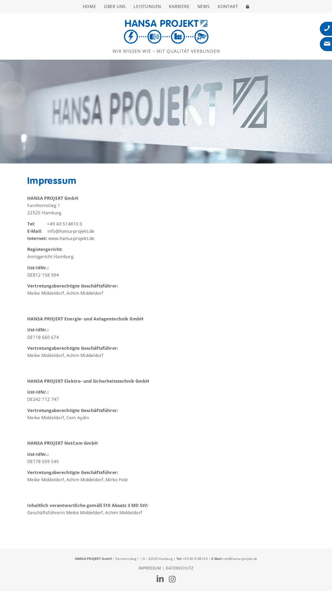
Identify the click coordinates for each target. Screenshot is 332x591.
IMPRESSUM (150, 568)
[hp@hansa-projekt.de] (327, 44)
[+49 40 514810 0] (327, 28)
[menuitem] (89, 6)
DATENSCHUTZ (179, 568)
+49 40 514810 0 (196, 558)
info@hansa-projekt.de (240, 558)
